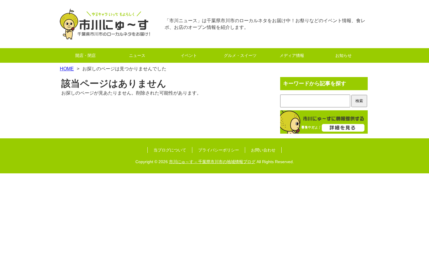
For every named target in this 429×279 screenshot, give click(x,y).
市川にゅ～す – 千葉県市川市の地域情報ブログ (212, 161)
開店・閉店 (85, 55)
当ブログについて (170, 150)
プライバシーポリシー (218, 150)
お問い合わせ (263, 150)
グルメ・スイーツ (240, 55)
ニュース (137, 55)
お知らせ (343, 55)
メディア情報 (292, 55)
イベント (189, 55)
